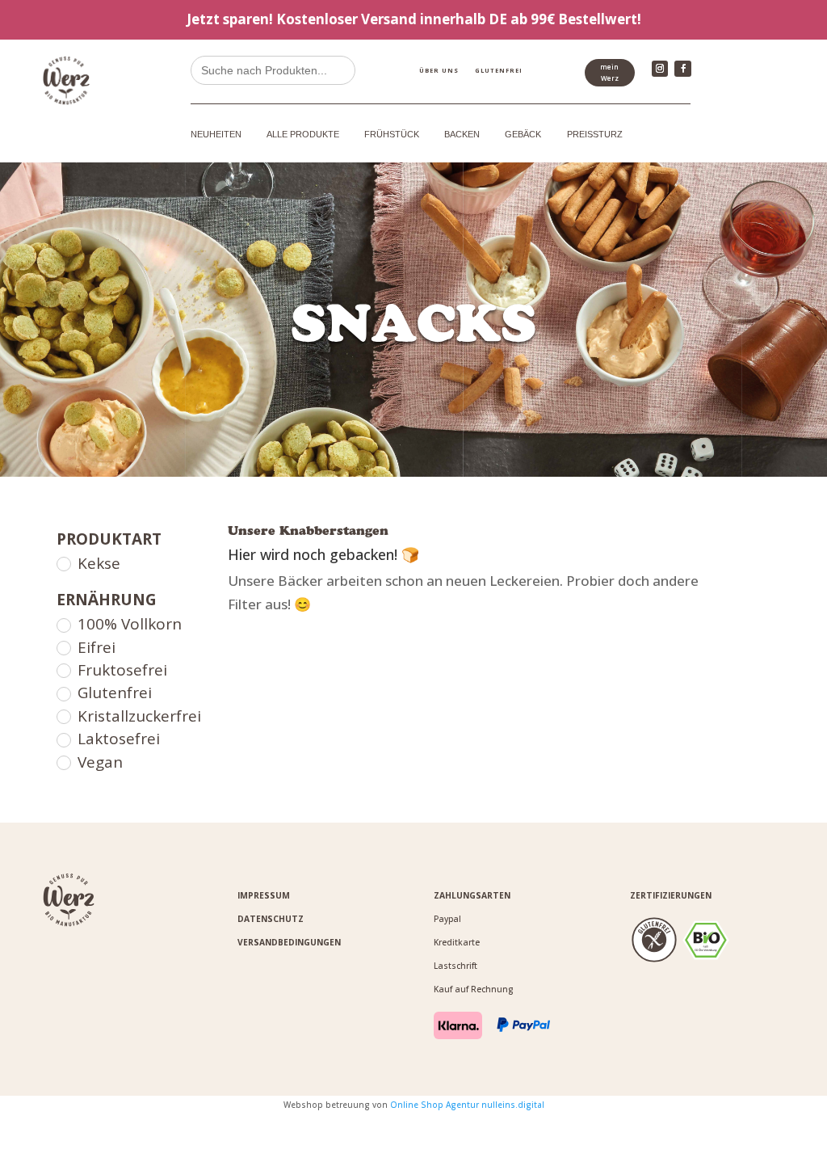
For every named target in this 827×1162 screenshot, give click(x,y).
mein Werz (609, 72)
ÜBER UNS (439, 70)
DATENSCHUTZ (270, 918)
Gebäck (523, 134)
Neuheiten (216, 134)
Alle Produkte (303, 134)
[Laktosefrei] (63, 739)
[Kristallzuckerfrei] (63, 715)
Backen (462, 134)
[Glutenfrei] (63, 693)
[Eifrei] (63, 647)
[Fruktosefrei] (63, 669)
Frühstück (391, 134)
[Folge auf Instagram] (660, 69)
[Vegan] (63, 762)
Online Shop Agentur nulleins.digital (467, 1104)
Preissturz (595, 134)
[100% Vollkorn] (63, 624)
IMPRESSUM (263, 895)
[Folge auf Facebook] (682, 69)
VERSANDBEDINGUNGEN (289, 942)
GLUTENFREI (499, 70)
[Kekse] (63, 563)
